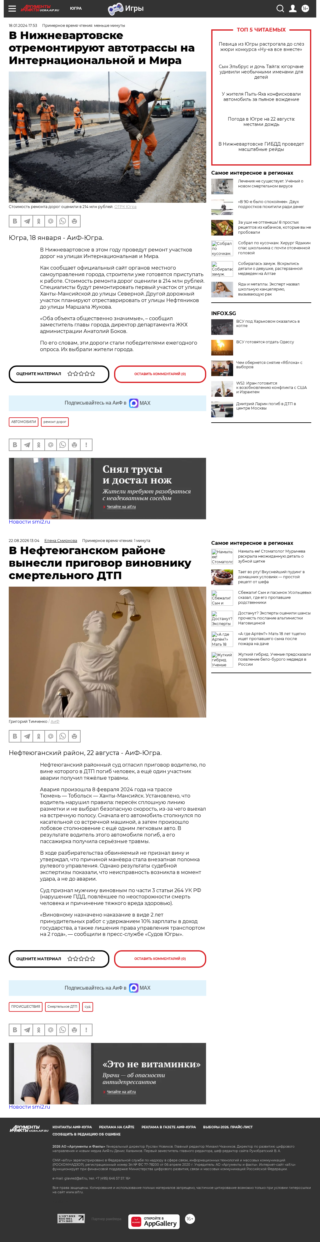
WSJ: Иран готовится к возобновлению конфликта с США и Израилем (271, 387)
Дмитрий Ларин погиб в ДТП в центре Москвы (266, 406)
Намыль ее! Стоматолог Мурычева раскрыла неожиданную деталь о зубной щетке (271, 556)
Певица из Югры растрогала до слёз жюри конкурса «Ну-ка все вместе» (261, 47)
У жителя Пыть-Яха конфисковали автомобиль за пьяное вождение (261, 97)
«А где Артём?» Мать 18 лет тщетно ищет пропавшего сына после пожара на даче (272, 638)
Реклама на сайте (116, 1127)
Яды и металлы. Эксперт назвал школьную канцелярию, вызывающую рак (269, 289)
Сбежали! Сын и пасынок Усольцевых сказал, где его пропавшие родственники (274, 597)
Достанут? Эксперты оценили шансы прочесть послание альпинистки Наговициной (274, 618)
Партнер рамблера (106, 1219)
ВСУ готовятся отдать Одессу (265, 342)
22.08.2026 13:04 (24, 540)
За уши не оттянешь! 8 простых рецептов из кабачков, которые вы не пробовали (274, 227)
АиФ (55, 721)
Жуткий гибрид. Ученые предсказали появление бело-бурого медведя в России (274, 659)
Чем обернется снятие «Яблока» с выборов (269, 364)
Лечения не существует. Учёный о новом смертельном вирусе (270, 183)
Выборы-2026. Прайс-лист (227, 1127)
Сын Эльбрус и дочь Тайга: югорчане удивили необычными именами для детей (261, 72)
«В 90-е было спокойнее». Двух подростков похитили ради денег (271, 204)
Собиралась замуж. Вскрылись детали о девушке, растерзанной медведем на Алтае (270, 268)
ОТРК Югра (125, 206)
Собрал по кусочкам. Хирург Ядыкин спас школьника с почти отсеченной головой (274, 248)
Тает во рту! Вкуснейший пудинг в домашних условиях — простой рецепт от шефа (271, 576)
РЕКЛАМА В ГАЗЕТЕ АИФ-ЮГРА (169, 1127)
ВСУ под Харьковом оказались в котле (268, 323)
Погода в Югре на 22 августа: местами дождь (261, 122)
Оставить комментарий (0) (160, 374)
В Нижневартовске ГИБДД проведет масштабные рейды (261, 147)
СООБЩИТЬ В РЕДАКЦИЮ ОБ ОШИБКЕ (86, 1134)
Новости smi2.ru (29, 522)
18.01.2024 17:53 (23, 25)
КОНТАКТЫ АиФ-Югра (72, 1127)
